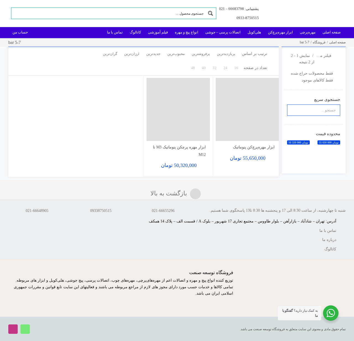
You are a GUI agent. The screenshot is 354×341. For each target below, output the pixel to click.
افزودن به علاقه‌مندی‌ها (225, 132)
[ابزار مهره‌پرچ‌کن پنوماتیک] (247, 109)
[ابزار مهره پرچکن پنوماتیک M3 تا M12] (178, 109)
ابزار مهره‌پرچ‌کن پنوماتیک (254, 147)
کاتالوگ (330, 249)
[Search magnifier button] (210, 13)
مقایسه (263, 134)
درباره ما (329, 240)
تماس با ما (327, 231)
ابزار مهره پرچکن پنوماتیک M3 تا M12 (179, 151)
